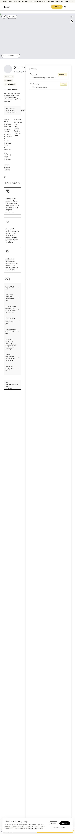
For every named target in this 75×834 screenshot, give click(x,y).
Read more (7, 101)
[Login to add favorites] (72, 17)
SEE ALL (13, 16)
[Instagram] (5, 177)
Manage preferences (59, 827)
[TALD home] (7, 7)
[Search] (65, 7)
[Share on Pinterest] (72, 21)
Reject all (53, 823)
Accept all (65, 823)
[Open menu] (69, 7)
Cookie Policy (33, 828)
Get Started (25, 110)
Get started (9, 388)
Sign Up (57, 6)
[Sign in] (48, 6)
